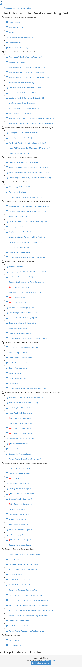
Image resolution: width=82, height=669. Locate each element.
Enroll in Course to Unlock (41, 663)
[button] (1, 2)
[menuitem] (1, 5)
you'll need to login (49, 660)
